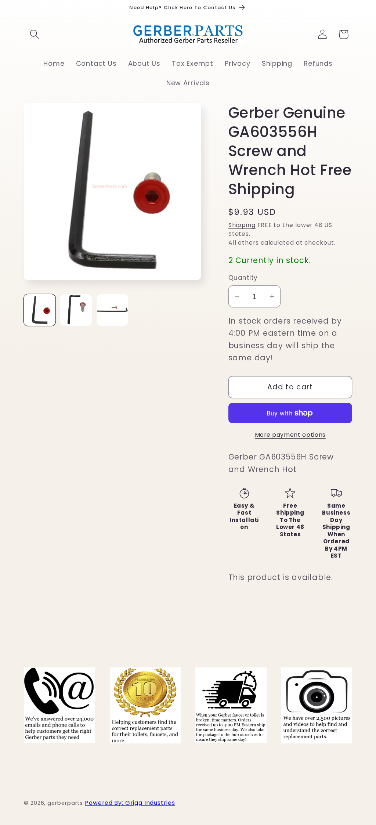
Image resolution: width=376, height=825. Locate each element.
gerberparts (65, 803)
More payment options (290, 435)
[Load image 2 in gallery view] (76, 310)
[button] (34, 34)
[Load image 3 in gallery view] (112, 310)
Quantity (243, 278)
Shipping (242, 225)
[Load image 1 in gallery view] (39, 310)
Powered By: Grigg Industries (130, 803)
